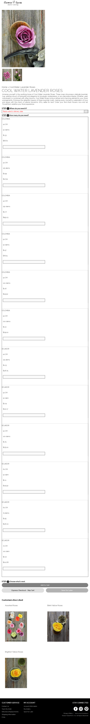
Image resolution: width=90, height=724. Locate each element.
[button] (84, 4)
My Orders (27, 709)
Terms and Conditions (81, 713)
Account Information (30, 706)
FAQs (3, 717)
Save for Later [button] (67, 590)
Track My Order (7, 709)
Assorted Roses (11, 605)
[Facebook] (76, 708)
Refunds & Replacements (10, 712)
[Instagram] (81, 708)
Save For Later (28, 712)
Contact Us (5, 706)
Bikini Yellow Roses (55, 605)
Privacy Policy (68, 713)
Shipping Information (9, 714)
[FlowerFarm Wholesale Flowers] (13, 6)
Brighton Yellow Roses (14, 652)
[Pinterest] (86, 708)
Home (4, 87)
